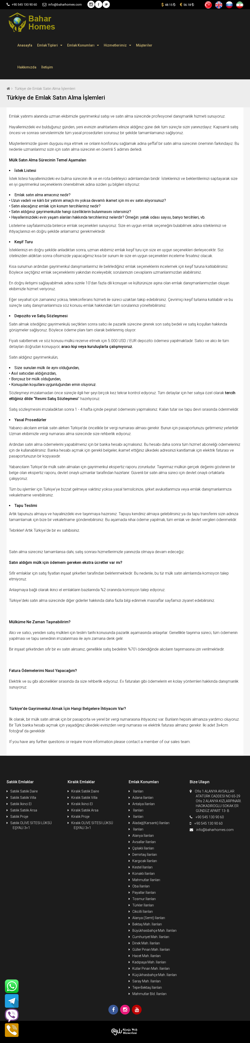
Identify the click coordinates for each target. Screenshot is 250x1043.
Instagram (91, 4)
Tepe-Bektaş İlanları (147, 987)
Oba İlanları (141, 886)
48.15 (169, 5)
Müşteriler (144, 45)
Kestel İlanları (142, 867)
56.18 (187, 5)
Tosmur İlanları (144, 899)
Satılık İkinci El (20, 804)
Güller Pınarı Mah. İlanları (151, 949)
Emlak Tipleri (47, 45)
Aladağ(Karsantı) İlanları (150, 823)
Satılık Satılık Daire (24, 791)
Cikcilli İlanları (142, 911)
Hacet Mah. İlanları (146, 956)
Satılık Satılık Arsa (23, 810)
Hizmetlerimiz (115, 45)
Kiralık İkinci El (82, 804)
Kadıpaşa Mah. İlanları (149, 962)
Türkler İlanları (143, 905)
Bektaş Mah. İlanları (147, 924)
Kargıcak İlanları (144, 861)
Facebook (98, 4)
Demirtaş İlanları (144, 855)
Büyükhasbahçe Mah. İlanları (154, 930)
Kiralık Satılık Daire (85, 791)
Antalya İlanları (143, 804)
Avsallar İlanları (144, 842)
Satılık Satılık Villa (23, 798)
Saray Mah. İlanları (146, 981)
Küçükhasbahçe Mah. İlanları (154, 975)
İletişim (47, 67)
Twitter (106, 4)
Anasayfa (24, 45)
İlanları (137, 791)
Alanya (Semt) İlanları (148, 918)
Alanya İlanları (143, 836)
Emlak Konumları (80, 45)
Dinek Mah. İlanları (146, 943)
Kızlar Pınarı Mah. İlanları (151, 968)
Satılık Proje (19, 817)
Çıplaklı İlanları (143, 848)
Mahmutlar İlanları (146, 880)
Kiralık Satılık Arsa (84, 810)
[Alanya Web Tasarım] (125, 1031)
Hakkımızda (26, 67)
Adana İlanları (142, 798)
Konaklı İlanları (143, 873)
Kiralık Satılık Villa (84, 798)
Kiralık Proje (80, 817)
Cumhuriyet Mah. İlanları (150, 937)
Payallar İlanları (144, 892)
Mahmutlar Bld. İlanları (149, 994)
